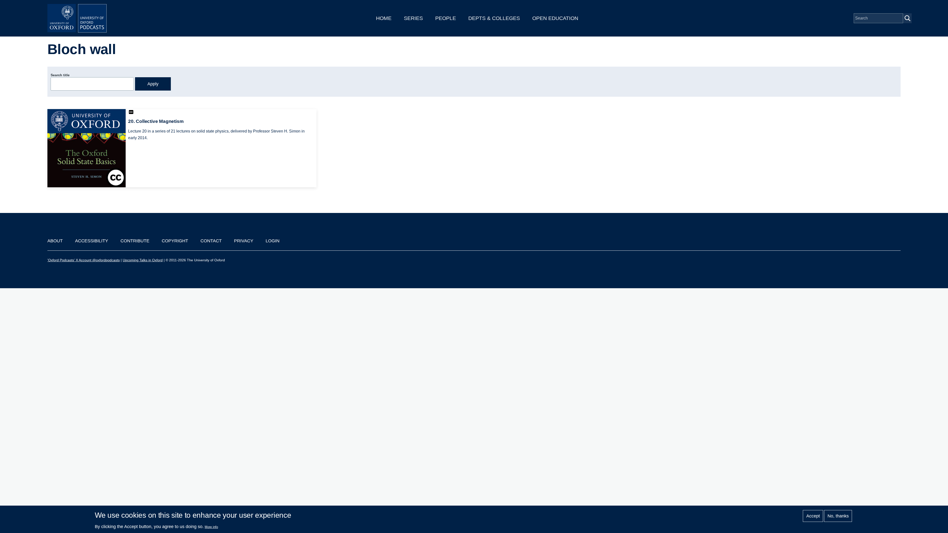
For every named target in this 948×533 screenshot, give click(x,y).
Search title (60, 75)
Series (413, 18)
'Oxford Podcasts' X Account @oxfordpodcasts (83, 260)
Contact (211, 240)
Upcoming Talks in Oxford (143, 260)
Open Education (555, 18)
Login (272, 240)
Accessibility (91, 240)
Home (384, 18)
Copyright (175, 240)
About (55, 240)
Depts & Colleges (494, 18)
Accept (813, 516)
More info (211, 527)
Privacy (243, 240)
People (445, 18)
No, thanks (838, 516)
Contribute (134, 240)
